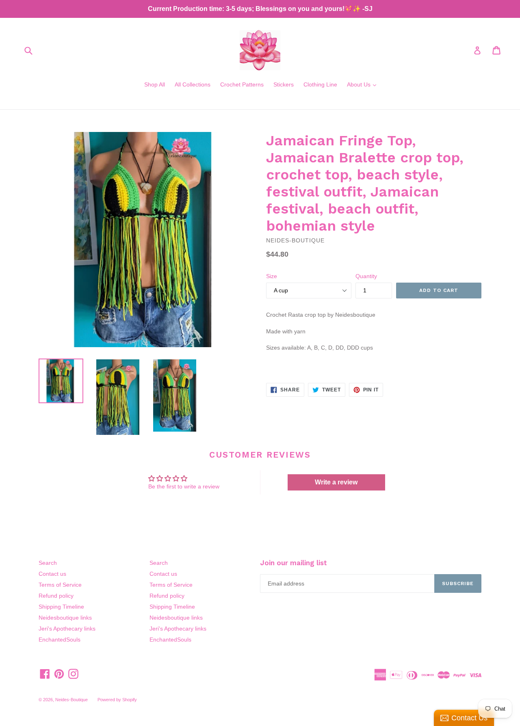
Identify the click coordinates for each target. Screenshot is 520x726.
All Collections (192, 84)
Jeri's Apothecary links (67, 628)
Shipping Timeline (61, 606)
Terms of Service (60, 584)
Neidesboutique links (65, 617)
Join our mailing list (293, 563)
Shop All (154, 84)
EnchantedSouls (59, 639)
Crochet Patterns (242, 84)
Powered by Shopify (117, 699)
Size (271, 276)
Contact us (52, 573)
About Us (363, 84)
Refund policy (56, 595)
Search (48, 563)
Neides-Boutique (71, 699)
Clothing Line (320, 84)
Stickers (283, 84)
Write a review (336, 482)
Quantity (366, 276)
